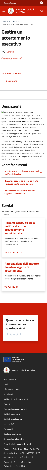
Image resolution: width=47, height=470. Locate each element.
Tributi (14, 21)
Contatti (7, 404)
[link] (14, 252)
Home (5, 21)
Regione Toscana (10, 3)
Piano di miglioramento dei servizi (18, 444)
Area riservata (10, 379)
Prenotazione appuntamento (16, 409)
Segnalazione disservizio (14, 439)
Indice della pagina (11, 73)
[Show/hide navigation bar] (4, 10)
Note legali (8, 394)
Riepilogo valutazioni (12, 434)
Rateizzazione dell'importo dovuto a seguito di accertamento (20, 192)
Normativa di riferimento (12, 58)
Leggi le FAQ (9, 424)
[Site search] (41, 10)
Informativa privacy (12, 389)
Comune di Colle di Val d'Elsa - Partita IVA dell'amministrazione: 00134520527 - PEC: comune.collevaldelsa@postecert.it (22, 453)
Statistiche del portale (13, 419)
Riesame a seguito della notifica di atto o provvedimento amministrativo (21, 182)
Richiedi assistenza (12, 414)
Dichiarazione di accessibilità (16, 399)
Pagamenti (8, 429)
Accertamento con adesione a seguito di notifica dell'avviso (22, 173)
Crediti (6, 384)
